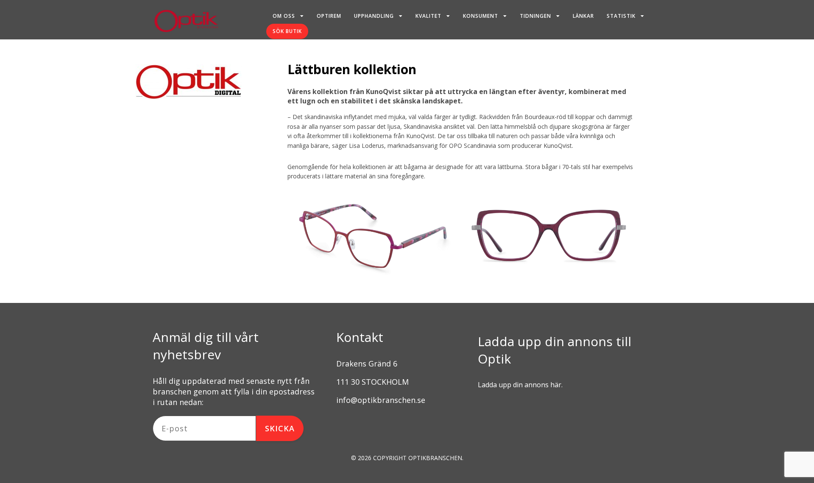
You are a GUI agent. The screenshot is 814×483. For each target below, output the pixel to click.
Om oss (284, 15)
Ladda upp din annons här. (520, 384)
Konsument (480, 15)
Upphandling (374, 15)
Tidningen (535, 15)
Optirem (329, 15)
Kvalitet (428, 15)
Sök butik (287, 31)
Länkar (583, 15)
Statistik (621, 15)
